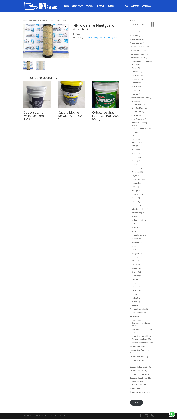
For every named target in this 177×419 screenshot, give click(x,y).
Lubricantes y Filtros (110, 37)
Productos (124, 6)
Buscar (132, 20)
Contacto (135, 6)
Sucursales (111, 6)
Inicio (66, 6)
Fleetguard (38, 20)
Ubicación (100, 6)
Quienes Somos (77, 6)
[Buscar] (152, 24)
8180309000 (149, 6)
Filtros (90, 37)
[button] (65, 27)
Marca (31, 20)
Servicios (90, 6)
